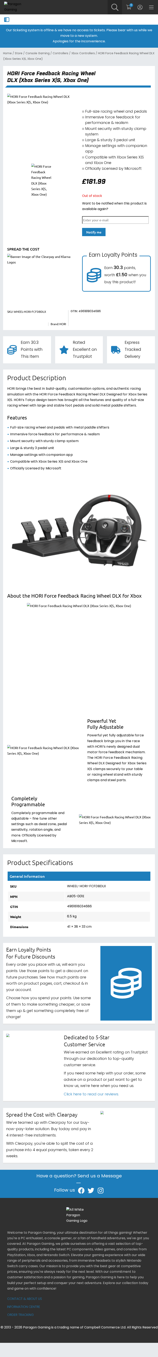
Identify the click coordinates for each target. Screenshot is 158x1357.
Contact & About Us (24, 1299)
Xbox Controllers (83, 53)
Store (18, 53)
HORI (62, 324)
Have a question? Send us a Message (79, 1177)
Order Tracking (20, 1315)
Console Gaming (38, 53)
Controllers (60, 53)
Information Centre (23, 1307)
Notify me (93, 232)
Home (7, 53)
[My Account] (140, 7)
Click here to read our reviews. (91, 1094)
